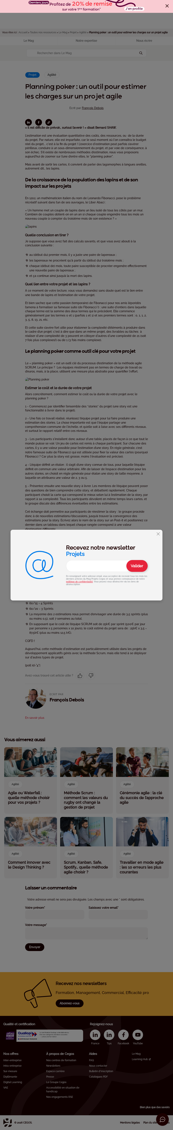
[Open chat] (162, 1119)
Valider (137, 566)
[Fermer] (167, 6)
